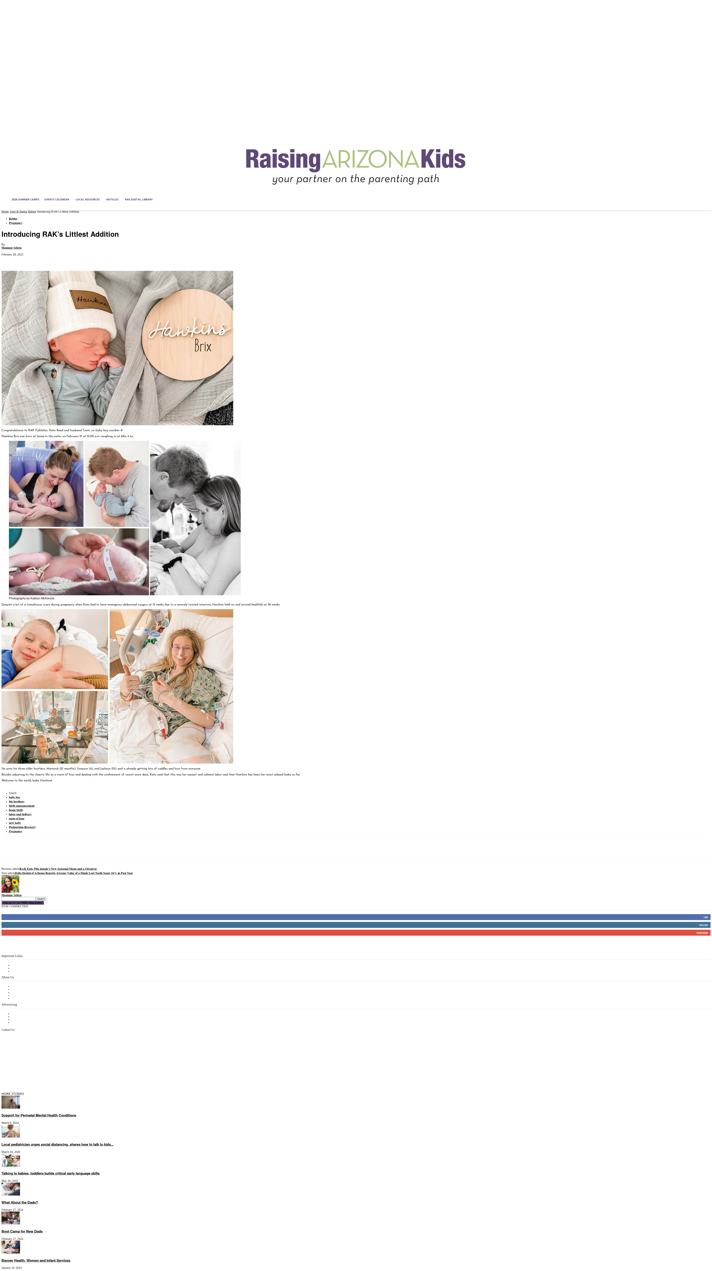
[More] (61, 260)
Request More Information (29, 1022)
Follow (703, 924)
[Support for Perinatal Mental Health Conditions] (10, 1107)
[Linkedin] (20, 1076)
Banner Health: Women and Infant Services (35, 1260)
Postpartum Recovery (22, 827)
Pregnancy (15, 223)
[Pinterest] (34, 260)
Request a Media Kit (25, 1016)
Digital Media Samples (26, 1019)
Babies (32, 211)
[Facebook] (7, 260)
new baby (15, 823)
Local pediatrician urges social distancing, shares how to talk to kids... (57, 1144)
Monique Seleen (11, 247)
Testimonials (19, 1013)
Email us (15, 1048)
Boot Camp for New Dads (22, 1231)
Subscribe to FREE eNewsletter (32, 965)
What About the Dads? (19, 1202)
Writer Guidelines (22, 995)
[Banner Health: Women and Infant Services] (10, 1252)
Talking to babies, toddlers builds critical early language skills (50, 1173)
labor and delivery (20, 814)
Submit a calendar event (27, 998)
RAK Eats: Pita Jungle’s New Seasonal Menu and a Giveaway (58, 868)
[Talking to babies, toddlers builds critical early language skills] (10, 1165)
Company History (23, 989)
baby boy (14, 797)
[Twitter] (21, 260)
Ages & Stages (18, 211)
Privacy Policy (20, 971)
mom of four (16, 818)
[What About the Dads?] (10, 1194)
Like (706, 917)
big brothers (16, 801)
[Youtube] (43, 1076)
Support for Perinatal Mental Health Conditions (38, 1115)
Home (5, 211)
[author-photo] (10, 892)
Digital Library (21, 968)
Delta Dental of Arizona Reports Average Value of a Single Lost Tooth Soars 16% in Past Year (74, 873)
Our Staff (17, 986)
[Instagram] (12, 1076)
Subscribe (702, 932)
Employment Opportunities (29, 992)
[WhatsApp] (48, 260)
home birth (16, 810)
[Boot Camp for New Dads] (10, 1223)
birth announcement (21, 805)
